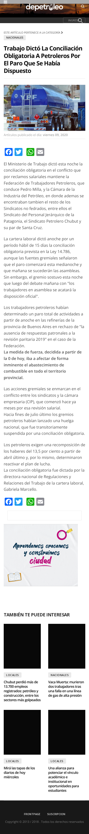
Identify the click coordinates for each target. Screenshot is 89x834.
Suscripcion (56, 814)
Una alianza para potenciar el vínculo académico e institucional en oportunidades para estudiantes (63, 779)
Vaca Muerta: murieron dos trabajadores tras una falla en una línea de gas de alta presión (66, 689)
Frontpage (32, 814)
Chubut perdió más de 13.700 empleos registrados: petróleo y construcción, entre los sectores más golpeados (22, 691)
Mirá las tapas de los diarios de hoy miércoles (19, 773)
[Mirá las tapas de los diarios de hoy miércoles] (22, 732)
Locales (12, 675)
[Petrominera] (44, 515)
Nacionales (14, 38)
